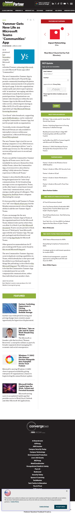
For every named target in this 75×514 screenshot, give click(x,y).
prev (45, 34)
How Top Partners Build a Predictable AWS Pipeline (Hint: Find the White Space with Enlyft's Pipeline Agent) (56, 209)
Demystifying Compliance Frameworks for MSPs (56, 245)
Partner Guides (56, 157)
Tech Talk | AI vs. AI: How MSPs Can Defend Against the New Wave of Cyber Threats (56, 222)
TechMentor (37, 480)
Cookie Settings (44, 506)
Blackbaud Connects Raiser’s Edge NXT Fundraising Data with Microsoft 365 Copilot (55, 134)
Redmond (37, 472)
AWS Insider (37, 446)
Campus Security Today (37, 449)
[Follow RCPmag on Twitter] (55, 4)
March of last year (21, 204)
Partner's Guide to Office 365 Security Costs (57, 169)
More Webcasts (48, 228)
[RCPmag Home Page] (13, 4)
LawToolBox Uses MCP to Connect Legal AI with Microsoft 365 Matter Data (56, 141)
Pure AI (37, 469)
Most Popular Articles (57, 114)
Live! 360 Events (37, 458)
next (68, 34)
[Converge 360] (37, 427)
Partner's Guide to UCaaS (51, 173)
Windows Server (69, 10)
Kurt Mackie (7, 46)
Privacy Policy (57, 84)
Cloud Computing (7, 10)
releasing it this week (25, 67)
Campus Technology (37, 452)
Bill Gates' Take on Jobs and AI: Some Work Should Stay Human (56, 120)
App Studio (16, 238)
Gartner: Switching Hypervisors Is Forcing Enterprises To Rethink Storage (56, 126)
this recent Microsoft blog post (13, 249)
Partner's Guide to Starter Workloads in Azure (55, 179)
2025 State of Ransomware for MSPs (54, 239)
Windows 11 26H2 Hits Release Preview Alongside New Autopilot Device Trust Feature (55, 149)
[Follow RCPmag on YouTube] (65, 4)
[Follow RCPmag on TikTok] (58, 4)
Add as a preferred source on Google (44, 3)
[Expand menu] (71, 4)
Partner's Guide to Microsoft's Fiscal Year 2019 (55, 185)
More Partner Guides (50, 190)
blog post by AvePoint (10, 194)
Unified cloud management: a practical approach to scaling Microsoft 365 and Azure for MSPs (55, 259)
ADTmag (37, 444)
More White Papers (49, 265)
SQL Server (58, 10)
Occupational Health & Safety (37, 466)
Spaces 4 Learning (37, 477)
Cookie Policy (15, 502)
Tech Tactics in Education (37, 483)
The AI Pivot (37, 486)
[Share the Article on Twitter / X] (33, 20)
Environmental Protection (37, 455)
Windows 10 (19, 10)
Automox (57, 46)
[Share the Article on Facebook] (27, 20)
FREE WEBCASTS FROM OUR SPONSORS (56, 197)
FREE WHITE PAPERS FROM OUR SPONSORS (56, 234)
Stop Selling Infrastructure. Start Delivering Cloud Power (56, 216)
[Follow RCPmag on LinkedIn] (53, 4)
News (4, 20)
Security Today (37, 475)
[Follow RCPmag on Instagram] (61, 4)
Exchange (40, 10)
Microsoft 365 (29, 10)
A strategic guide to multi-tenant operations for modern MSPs (56, 251)
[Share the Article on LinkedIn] (30, 20)
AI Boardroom (37, 441)
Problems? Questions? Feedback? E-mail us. (37, 512)
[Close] (67, 491)
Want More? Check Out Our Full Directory (56, 54)
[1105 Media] (37, 432)
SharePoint (49, 10)
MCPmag (37, 461)
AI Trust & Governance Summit (52, 202)
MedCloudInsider (37, 463)
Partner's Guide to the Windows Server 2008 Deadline (55, 164)
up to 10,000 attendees (10, 118)
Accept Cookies (60, 506)
